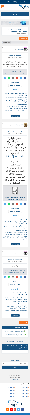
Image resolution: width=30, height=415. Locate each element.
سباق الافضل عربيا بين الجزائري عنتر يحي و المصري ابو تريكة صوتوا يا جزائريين (16, 108)
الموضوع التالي (11, 342)
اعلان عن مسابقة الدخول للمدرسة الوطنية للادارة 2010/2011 (16, 94)
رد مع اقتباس (15, 116)
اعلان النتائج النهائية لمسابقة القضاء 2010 (16, 98)
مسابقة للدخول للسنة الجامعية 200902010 (16, 111)
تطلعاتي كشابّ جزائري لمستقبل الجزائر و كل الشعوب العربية (16, 223)
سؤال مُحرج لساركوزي (21, 230)
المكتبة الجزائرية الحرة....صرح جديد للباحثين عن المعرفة (15, 227)
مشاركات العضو (14, 85)
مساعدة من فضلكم (22, 104)
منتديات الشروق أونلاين (21, 29)
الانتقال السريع (15, 360)
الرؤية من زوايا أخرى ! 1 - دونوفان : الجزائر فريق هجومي (15, 238)
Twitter (7, 332)
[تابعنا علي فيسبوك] (22, 409)
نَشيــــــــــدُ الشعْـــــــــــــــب (22, 219)
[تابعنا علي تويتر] (18, 409)
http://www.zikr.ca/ (10, 73)
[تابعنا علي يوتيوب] (11, 409)
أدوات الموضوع (6, 42)
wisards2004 (19, 125)
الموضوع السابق (18, 342)
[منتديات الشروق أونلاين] (24, 9)
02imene (20, 49)
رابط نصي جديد (24, 387)
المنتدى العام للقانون (16, 31)
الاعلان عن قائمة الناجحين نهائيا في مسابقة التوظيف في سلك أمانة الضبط (16, 101)
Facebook (6, 335)
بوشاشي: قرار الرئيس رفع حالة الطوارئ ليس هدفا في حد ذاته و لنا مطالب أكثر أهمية (15, 234)
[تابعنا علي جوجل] (15, 409)
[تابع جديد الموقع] (7, 409)
